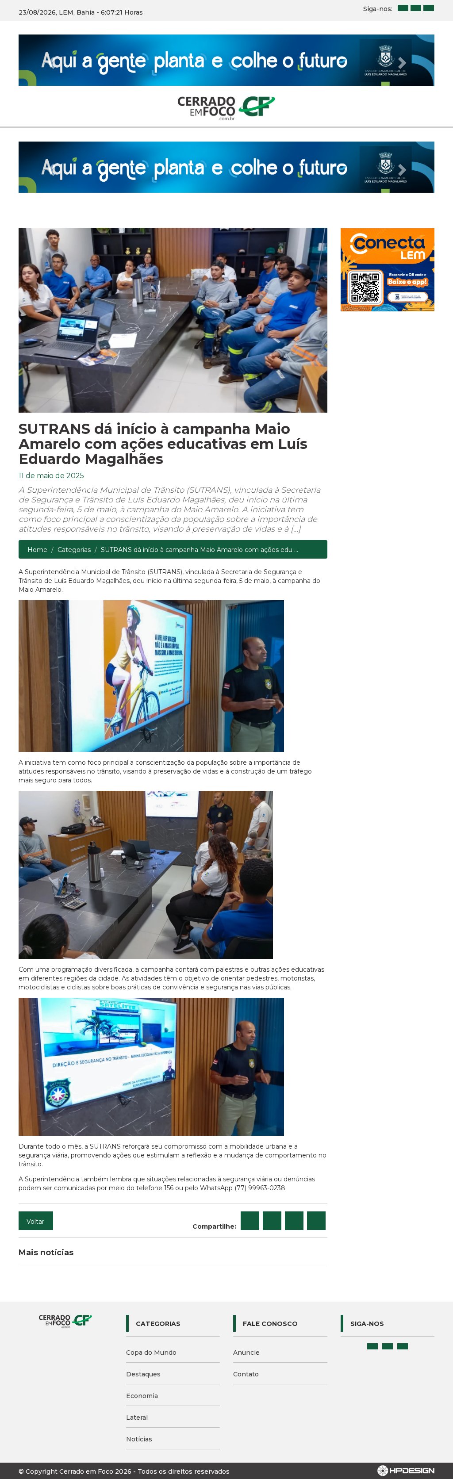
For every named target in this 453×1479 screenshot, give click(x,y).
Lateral (137, 1418)
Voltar (35, 1222)
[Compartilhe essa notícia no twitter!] (272, 1220)
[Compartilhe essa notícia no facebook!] (250, 1220)
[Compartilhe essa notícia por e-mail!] (294, 1220)
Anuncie (246, 1352)
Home (37, 550)
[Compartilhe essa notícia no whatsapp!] (316, 1220)
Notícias (139, 1439)
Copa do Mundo (151, 1352)
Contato (246, 1374)
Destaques (143, 1374)
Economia (142, 1396)
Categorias (74, 550)
